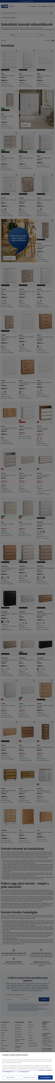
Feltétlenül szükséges (29, 1077)
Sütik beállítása (10, 1077)
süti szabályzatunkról (24, 1071)
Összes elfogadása (45, 1077)
